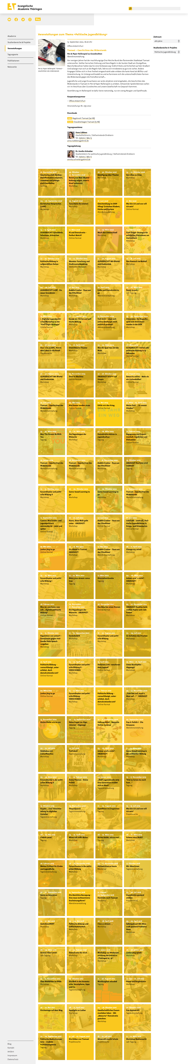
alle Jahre (158, 41)
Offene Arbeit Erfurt (77, 101)
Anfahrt (11, 1051)
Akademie (12, 36)
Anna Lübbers (81, 132)
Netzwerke (12, 67)
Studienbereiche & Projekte (19, 42)
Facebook (16, 19)
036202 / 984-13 (85, 138)
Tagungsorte (13, 54)
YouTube (9, 19)
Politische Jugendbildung (165, 52)
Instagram (30, 19)
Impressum (12, 1055)
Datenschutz (13, 1059)
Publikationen (13, 61)
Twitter (23, 19)
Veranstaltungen (15, 48)
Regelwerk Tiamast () (81, 118)
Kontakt (11, 1048)
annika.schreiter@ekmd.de (78, 159)
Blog (38, 19)
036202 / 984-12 (85, 157)
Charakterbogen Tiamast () (84, 122)
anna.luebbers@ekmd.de (78, 141)
